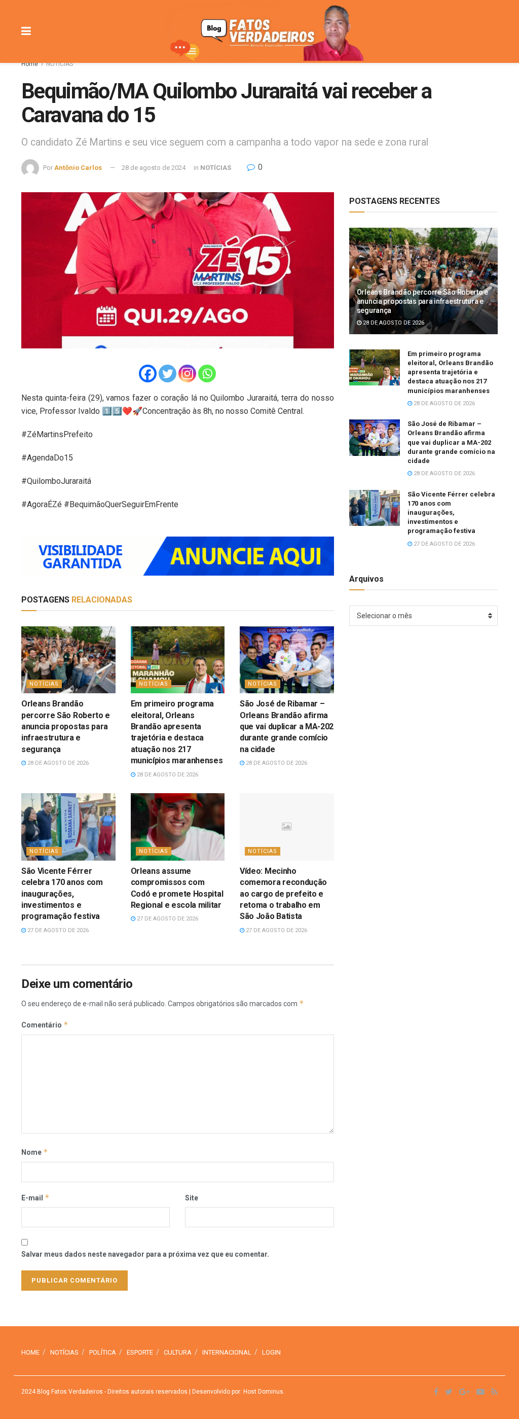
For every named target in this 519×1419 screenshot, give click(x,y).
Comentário (44, 1025)
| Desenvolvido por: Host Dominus (235, 1391)
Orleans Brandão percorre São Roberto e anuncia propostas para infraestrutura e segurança (65, 726)
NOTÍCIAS (59, 63)
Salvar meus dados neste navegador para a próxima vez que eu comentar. (145, 1254)
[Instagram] (187, 373)
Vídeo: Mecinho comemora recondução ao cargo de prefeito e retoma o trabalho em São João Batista (283, 893)
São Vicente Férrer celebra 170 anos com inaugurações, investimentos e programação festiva (62, 893)
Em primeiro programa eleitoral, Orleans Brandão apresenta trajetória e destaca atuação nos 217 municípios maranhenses (450, 372)
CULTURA (178, 1352)
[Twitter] (167, 373)
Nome (34, 1152)
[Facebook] (148, 373)
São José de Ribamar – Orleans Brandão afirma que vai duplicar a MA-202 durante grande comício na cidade (286, 726)
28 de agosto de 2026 (57, 763)
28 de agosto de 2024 (154, 167)
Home (29, 63)
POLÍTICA (102, 1352)
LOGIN (271, 1352)
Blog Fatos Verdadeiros (69, 1391)
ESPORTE (140, 1352)
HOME (30, 1352)
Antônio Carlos (78, 167)
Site (191, 1198)
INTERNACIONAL (226, 1352)
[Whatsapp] (207, 373)
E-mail (35, 1197)
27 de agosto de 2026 (57, 930)
